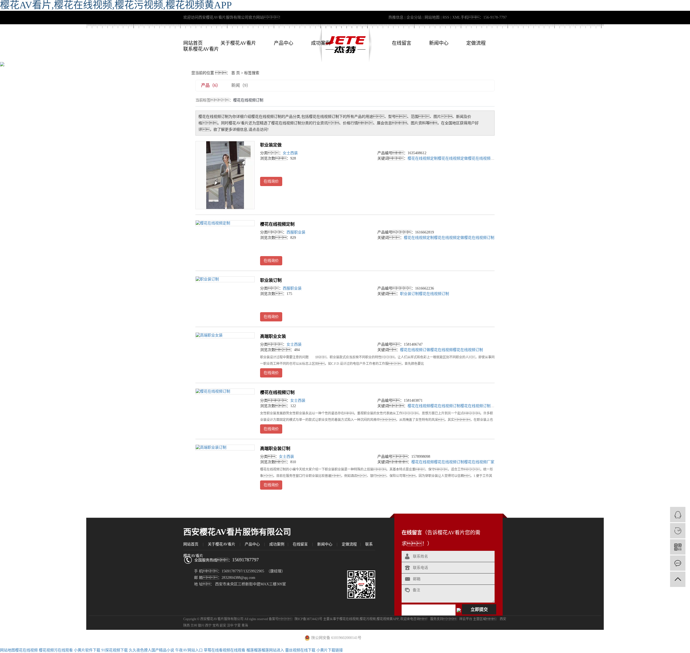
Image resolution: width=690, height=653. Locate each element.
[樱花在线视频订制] (225, 392)
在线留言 (401, 43)
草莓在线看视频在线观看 (224, 650)
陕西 (186, 625)
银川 (201, 625)
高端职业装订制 (275, 448)
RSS (446, 17)
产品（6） (210, 85)
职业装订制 (271, 280)
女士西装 (290, 153)
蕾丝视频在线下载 (300, 650)
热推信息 (395, 17)
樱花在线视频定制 (423, 158)
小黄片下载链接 (329, 650)
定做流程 (476, 43)
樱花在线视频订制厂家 (479, 406)
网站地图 (432, 17)
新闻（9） (241, 85)
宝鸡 (215, 625)
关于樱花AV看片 (238, 43)
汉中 (230, 625)
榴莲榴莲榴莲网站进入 (265, 650)
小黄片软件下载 (87, 650)
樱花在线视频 (441, 350)
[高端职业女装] (225, 335)
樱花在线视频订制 (483, 158)
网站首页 (193, 43)
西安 (503, 619)
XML (456, 17)
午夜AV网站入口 (189, 650)
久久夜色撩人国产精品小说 (151, 650)
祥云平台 (465, 619)
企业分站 (414, 17)
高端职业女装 (273, 336)
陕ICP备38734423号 (308, 619)
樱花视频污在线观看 (56, 650)
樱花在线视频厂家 (479, 462)
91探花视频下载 (114, 650)
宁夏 (237, 625)
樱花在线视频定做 (453, 158)
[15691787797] (677, 530)
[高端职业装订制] (225, 448)
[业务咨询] (677, 514)
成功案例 (320, 43)
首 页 (235, 73)
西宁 (208, 625)
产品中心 (283, 43)
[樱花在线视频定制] (225, 223)
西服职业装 (296, 232)
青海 (245, 625)
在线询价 (271, 181)
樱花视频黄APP (388, 619)
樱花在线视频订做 (415, 350)
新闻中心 (438, 43)
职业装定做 (271, 145)
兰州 (194, 625)
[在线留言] (677, 563)
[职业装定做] (225, 175)
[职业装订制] (225, 279)
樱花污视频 (368, 619)
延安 (223, 625)
